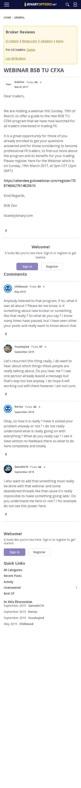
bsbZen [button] (19, 82)
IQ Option (12, 41)
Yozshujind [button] (22, 346)
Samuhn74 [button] (21, 467)
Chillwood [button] (21, 286)
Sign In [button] (27, 266)
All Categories (13, 570)
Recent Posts (13, 576)
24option (46, 41)
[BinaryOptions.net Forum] (40, 4)
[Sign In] (75, 4)
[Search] (67, 4)
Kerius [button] (19, 406)
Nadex (31, 50)
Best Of (9, 593)
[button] (8, 84)
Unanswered (40, 587)
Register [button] (52, 266)
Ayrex (59, 41)
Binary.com (29, 41)
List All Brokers (16, 58)
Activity (8, 582)
